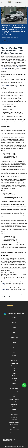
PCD (14, 368)
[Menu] (2, 2)
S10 (14, 347)
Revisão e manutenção (14, 391)
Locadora (14, 370)
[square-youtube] (17, 310)
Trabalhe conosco (14, 424)
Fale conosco (14, 412)
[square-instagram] (14, 310)
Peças (14, 394)
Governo (14, 383)
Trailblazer (14, 342)
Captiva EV (14, 325)
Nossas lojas (13, 433)
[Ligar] (26, 3)
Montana (14, 345)
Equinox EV (14, 327)
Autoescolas (14, 380)
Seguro (14, 406)
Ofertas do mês (14, 360)
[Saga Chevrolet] (13, 2)
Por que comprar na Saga (14, 422)
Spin (14, 332)
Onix (14, 352)
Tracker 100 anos (14, 337)
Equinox (14, 340)
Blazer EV (14, 330)
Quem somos (14, 419)
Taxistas (14, 375)
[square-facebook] (10, 310)
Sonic (14, 320)
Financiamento (14, 404)
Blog (14, 427)
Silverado (14, 350)
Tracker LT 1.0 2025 (5, 85)
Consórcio (14, 401)
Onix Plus (14, 355)
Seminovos (14, 358)
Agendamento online (14, 388)
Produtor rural (14, 378)
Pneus (14, 396)
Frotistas (14, 373)
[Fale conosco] (24, 385)
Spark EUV (14, 322)
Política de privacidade (14, 429)
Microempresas (14, 365)
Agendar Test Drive (14, 414)
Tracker (14, 335)
